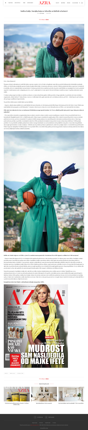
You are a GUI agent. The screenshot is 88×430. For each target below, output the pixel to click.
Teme (24, 2)
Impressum (34, 422)
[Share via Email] (47, 19)
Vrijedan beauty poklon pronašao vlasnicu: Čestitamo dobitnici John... (17, 404)
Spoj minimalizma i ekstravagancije (44, 403)
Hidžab (6, 373)
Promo (68, 2)
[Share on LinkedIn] (43, 19)
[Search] (79, 3)
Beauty (57, 2)
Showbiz (63, 2)
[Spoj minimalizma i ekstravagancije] (44, 394)
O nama (54, 422)
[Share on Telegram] (46, 19)
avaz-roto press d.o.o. (35, 425)
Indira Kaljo (12, 373)
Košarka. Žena (20, 373)
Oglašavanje (75, 2)
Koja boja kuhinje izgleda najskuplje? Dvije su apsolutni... (71, 403)
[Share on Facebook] (39, 19)
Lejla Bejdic (41, 13)
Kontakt (41, 422)
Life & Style (17, 2)
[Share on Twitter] (40, 19)
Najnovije (10, 2)
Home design (30, 2)
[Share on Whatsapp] (44, 19)
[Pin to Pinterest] (42, 19)
